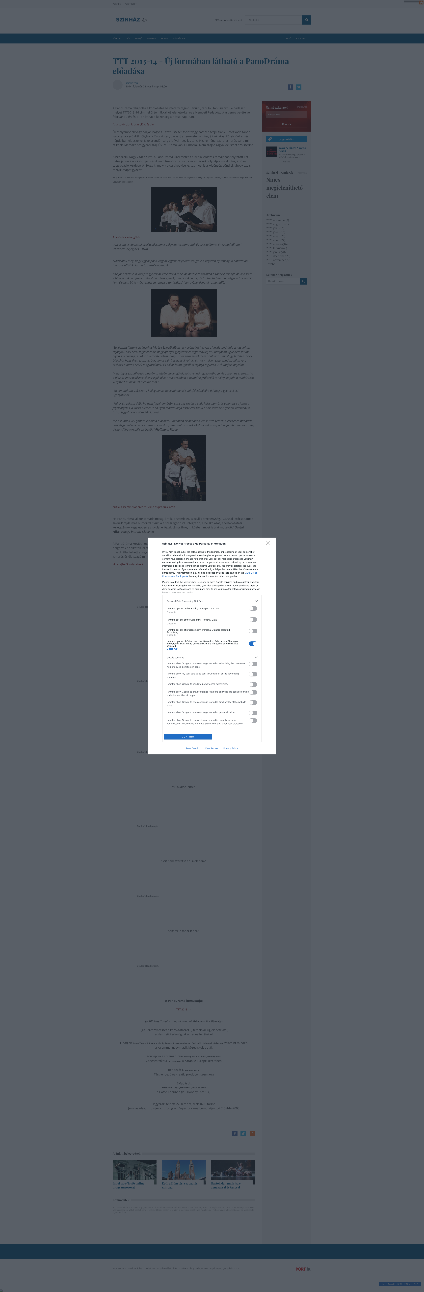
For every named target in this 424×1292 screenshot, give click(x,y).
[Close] (269, 544)
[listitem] (212, 601)
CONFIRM (188, 737)
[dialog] (212, 646)
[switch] (253, 608)
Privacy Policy (230, 748)
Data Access (211, 748)
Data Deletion (193, 748)
